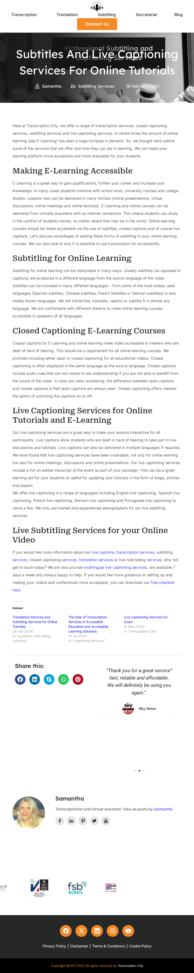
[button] (20, 679)
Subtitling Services (96, 86)
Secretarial (146, 14)
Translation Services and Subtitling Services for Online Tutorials (35, 622)
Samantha (163, 809)
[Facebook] (66, 931)
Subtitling (107, 14)
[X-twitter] (81, 931)
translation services (96, 559)
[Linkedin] (97, 931)
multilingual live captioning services (115, 567)
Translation (67, 14)
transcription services (135, 552)
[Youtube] (128, 931)
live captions (103, 552)
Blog (178, 14)
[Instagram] (113, 931)
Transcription (24, 14)
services (20, 559)
